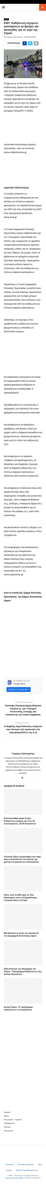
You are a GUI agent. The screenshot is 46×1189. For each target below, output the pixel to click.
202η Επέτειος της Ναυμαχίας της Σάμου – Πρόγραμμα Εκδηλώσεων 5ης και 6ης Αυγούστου (23, 971)
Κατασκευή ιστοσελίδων (14, 1178)
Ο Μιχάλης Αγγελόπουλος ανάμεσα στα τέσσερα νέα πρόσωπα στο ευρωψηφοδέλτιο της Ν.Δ (23, 729)
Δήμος (6, 19)
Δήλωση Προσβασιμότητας (27, 1170)
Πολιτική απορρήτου (26, 1164)
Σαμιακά (7, 1112)
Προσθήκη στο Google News (18, 689)
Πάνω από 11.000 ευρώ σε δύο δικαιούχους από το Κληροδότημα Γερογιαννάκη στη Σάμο (20, 897)
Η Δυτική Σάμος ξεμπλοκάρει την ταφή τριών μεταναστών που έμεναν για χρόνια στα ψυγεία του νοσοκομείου (22, 859)
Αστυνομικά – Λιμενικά (13, 1120)
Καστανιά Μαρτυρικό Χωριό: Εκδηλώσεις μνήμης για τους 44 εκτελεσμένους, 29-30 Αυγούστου (20, 821)
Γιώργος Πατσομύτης (14, 37)
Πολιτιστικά (8, 1131)
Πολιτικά (7, 1127)
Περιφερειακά (9, 1123)
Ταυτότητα (9, 1164)
